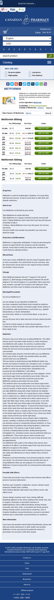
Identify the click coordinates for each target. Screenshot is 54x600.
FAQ (27, 568)
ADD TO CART (43, 128)
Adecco (28, 113)
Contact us (27, 558)
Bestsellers (27, 579)
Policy (27, 563)
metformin (38, 102)
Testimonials (27, 574)
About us (27, 585)
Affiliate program (27, 590)
